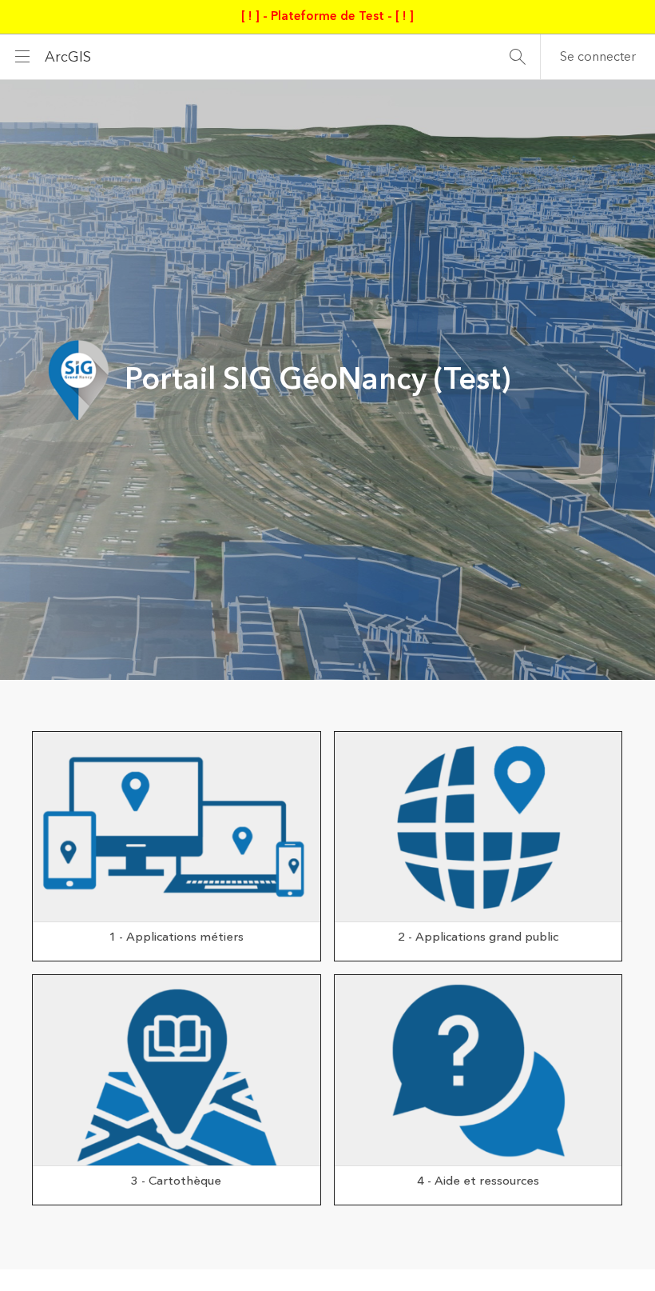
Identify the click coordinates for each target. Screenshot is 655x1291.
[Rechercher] (517, 56)
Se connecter (598, 57)
